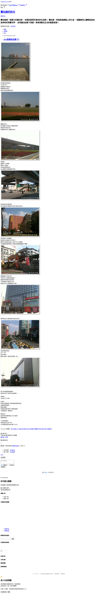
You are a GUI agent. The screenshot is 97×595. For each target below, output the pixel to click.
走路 (20, 429)
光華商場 (49, 429)
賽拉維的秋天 (8, 11)
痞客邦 (14, 445)
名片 (5, 33)
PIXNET (37, 573)
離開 (9, 592)
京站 (40, 429)
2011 (17, 429)
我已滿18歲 (3, 592)
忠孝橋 (31, 429)
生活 (12, 429)
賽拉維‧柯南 (4, 437)
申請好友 (6, 529)
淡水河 (27, 429)
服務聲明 (63, 573)
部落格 (5, 31)
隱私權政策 (57, 573)
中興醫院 (36, 429)
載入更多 (3, 457)
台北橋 (23, 429)
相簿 (5, 29)
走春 (15, 429)
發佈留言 (3, 466)
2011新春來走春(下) (11, 39)
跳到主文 (3, 16)
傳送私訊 (6, 530)
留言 (17, 445)
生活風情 (12, 452)
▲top (2, 454)
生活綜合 (13, 26)
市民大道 (43, 429)
